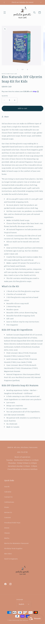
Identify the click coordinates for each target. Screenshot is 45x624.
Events (6, 528)
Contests (7, 517)
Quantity (5, 96)
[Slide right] (27, 69)
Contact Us (8, 497)
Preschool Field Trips (12, 523)
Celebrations (9, 502)
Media (6, 538)
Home (6, 507)
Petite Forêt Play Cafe (18, 620)
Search (7, 486)
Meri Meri (8, 554)
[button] (4, 12)
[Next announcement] (40, 2)
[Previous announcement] (4, 2)
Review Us (8, 512)
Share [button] (6, 117)
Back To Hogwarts (11, 559)
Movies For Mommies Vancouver (16, 543)
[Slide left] (17, 69)
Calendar (7, 492)
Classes (7, 533)
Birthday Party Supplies (13, 548)
